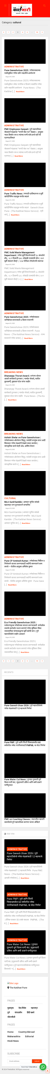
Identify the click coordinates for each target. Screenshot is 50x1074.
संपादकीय (18, 1012)
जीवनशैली (11, 1017)
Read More (20, 91)
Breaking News (13, 372)
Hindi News (13, 1041)
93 (37, 32)
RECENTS (8, 672)
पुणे (8, 1012)
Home (10, 1032)
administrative (14, 66)
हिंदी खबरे (30, 1012)
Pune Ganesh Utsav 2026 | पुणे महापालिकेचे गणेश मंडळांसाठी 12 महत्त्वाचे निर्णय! (24, 856)
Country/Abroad (26, 1032)
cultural (10, 498)
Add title (10, 834)
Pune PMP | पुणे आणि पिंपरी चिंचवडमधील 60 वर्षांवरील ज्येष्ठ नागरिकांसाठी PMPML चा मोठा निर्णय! (24, 902)
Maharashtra (13, 1036)
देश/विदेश (22, 1008)
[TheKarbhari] (20, 10)
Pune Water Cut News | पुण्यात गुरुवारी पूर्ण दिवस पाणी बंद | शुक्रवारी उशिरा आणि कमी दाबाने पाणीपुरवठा (23, 782)
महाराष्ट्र (34, 1008)
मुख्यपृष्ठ (10, 1008)
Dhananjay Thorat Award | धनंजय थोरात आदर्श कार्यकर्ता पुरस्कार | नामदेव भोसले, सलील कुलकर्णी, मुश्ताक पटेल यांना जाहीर (22, 378)
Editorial (29, 1036)
